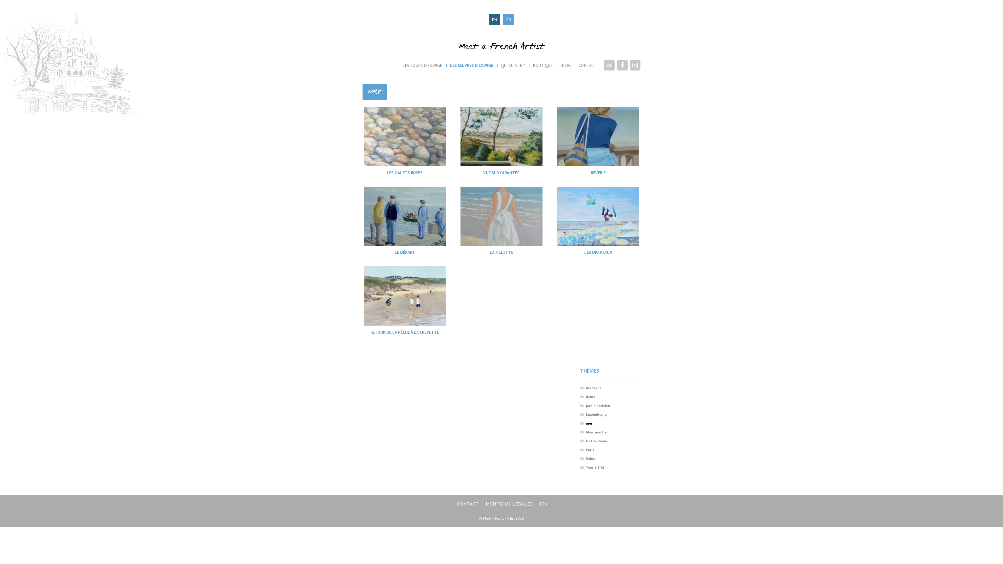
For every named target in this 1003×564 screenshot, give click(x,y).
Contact (587, 65)
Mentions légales (509, 504)
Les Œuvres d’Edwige (471, 65)
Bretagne (594, 388)
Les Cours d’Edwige (422, 65)
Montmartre (596, 432)
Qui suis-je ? (513, 65)
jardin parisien (598, 405)
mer (589, 423)
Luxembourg (596, 414)
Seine (590, 458)
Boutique (543, 65)
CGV (543, 504)
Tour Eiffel (595, 467)
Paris (590, 450)
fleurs (590, 397)
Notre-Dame (596, 441)
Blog (566, 65)
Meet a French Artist (502, 47)
